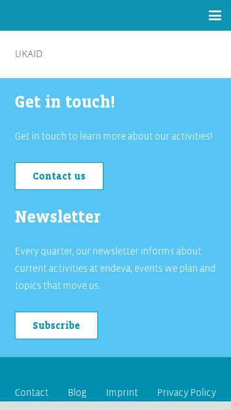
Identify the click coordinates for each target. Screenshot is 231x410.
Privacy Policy (186, 393)
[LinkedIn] (103, 372)
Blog (77, 393)
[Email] (128, 372)
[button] (215, 15)
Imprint (122, 393)
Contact (32, 393)
